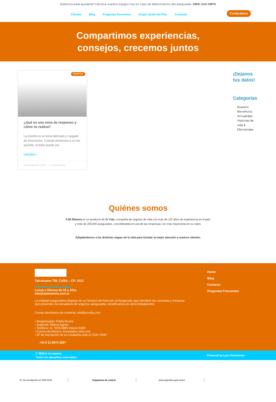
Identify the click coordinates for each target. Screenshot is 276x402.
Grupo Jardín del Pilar (152, 14)
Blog (92, 14)
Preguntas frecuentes (117, 14)
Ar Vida (109, 219)
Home (211, 272)
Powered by (226, 355)
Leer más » (30, 154)
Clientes (76, 14)
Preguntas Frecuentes (223, 291)
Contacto (181, 14)
